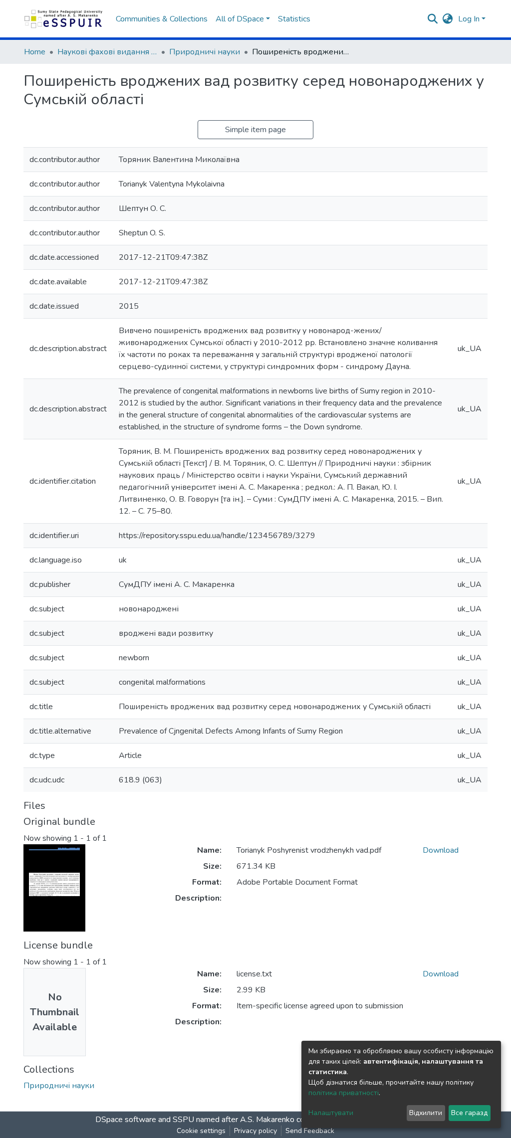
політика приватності (343, 1093)
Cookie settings (201, 1131)
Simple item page (255, 129)
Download (441, 850)
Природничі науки (204, 51)
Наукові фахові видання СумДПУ (107, 51)
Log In (469, 18)
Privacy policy (255, 1131)
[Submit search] (433, 18)
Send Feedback (309, 1131)
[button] (448, 19)
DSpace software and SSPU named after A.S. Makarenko (194, 1119)
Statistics (294, 18)
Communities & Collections (162, 18)
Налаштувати (330, 1113)
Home (34, 51)
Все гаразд (469, 1113)
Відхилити (425, 1113)
